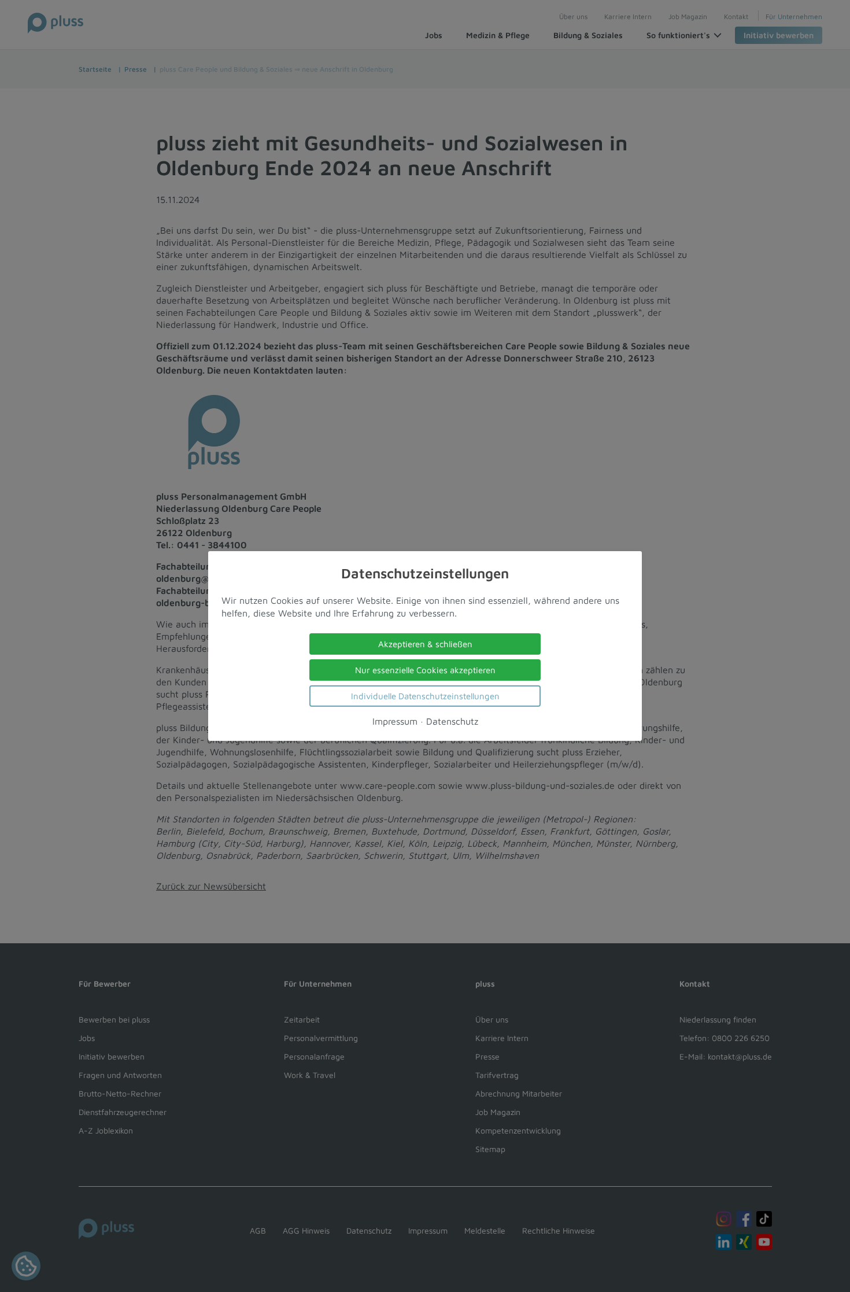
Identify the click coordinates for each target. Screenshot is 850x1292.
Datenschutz (452, 721)
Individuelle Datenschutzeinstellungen (425, 696)
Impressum (394, 721)
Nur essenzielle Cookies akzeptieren (425, 670)
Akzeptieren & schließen (425, 644)
